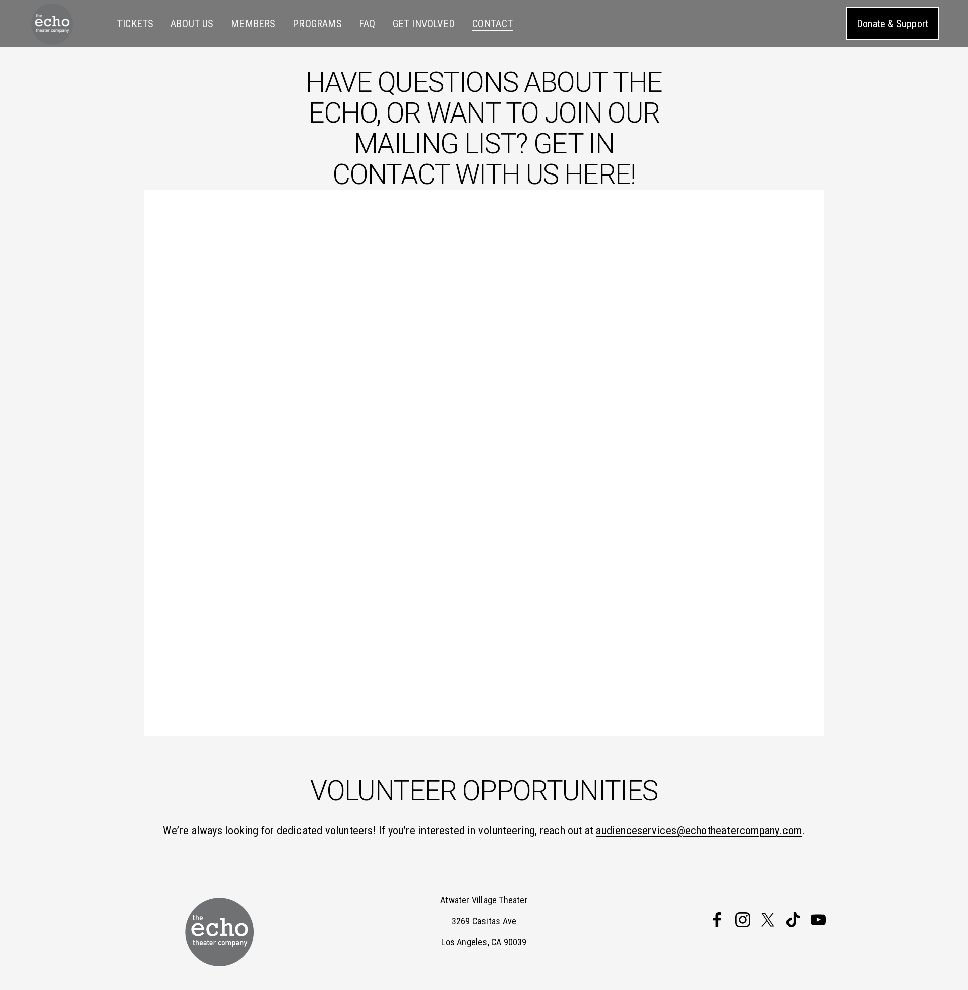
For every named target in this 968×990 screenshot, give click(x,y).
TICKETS (135, 24)
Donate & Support (892, 24)
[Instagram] (743, 920)
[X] (768, 920)
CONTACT (492, 24)
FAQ (367, 24)
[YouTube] (818, 920)
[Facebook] (717, 920)
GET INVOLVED (424, 24)
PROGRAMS (317, 24)
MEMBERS (253, 24)
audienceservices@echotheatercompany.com (699, 830)
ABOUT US (192, 24)
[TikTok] (793, 920)
